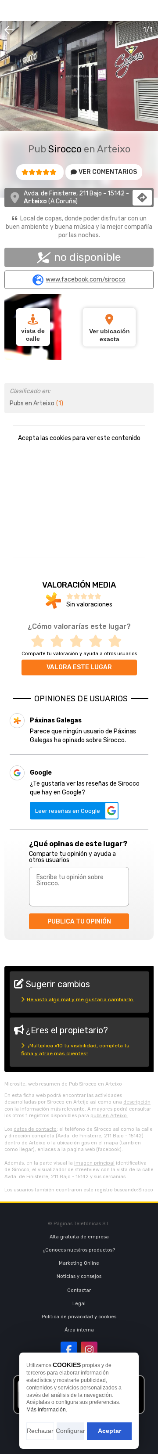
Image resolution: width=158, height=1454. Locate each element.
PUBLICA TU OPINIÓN (79, 921)
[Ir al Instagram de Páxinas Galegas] (89, 1350)
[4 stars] (98, 641)
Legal (79, 1303)
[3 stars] (79, 641)
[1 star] (40, 641)
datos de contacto (35, 1129)
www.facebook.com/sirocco (86, 280)
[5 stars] (117, 641)
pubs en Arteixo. (109, 1115)
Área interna (79, 1330)
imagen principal (94, 1163)
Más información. (46, 1410)
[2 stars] (59, 641)
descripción (137, 1102)
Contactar (79, 1290)
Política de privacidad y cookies (79, 1317)
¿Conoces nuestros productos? (79, 1250)
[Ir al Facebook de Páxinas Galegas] (69, 1350)
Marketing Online (79, 1263)
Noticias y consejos (79, 1276)
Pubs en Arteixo (32, 403)
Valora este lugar (79, 667)
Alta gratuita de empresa (79, 1237)
